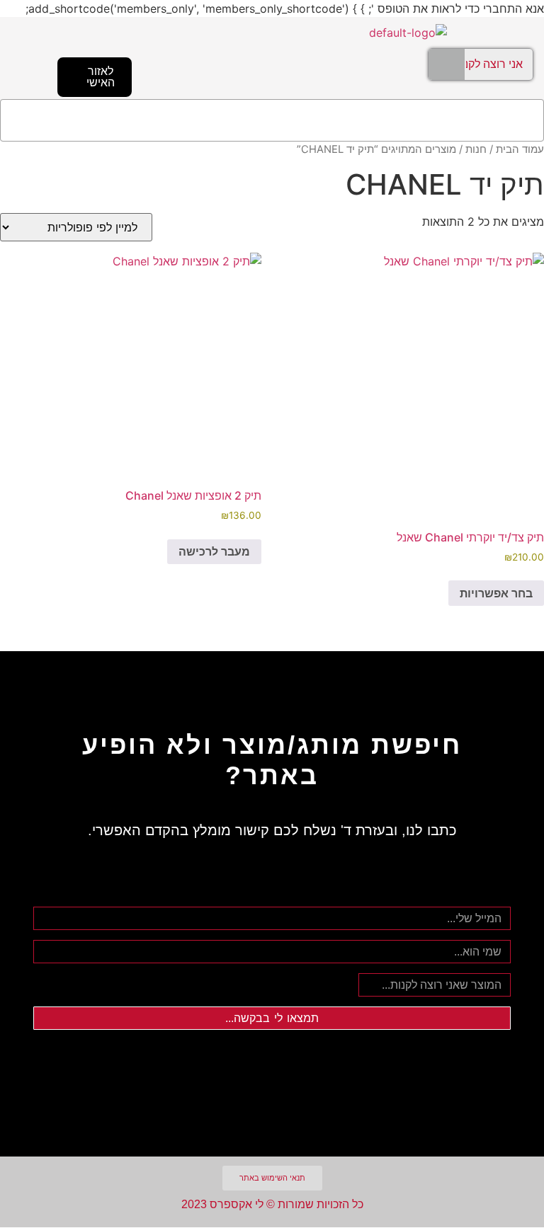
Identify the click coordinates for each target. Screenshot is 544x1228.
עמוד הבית (520, 149)
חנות (476, 149)
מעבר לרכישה (214, 551)
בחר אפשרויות (496, 593)
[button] (272, 120)
